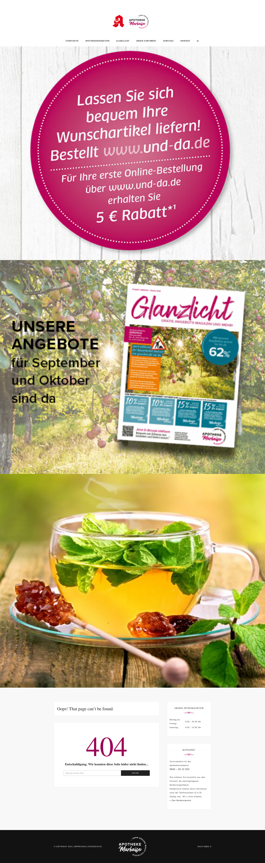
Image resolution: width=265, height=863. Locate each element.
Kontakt (185, 41)
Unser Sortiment (146, 41)
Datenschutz (95, 847)
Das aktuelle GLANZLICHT (132, 462)
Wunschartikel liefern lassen (132, 248)
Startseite (72, 41)
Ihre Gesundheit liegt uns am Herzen (132, 675)
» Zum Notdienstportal (180, 800)
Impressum (80, 847)
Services (168, 41)
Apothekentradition (97, 41)
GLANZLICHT (122, 41)
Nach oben (203, 847)
